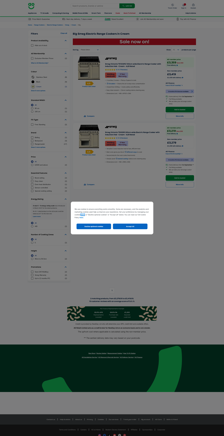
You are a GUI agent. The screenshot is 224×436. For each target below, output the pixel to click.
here (82, 215)
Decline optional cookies (93, 226)
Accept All (130, 226)
